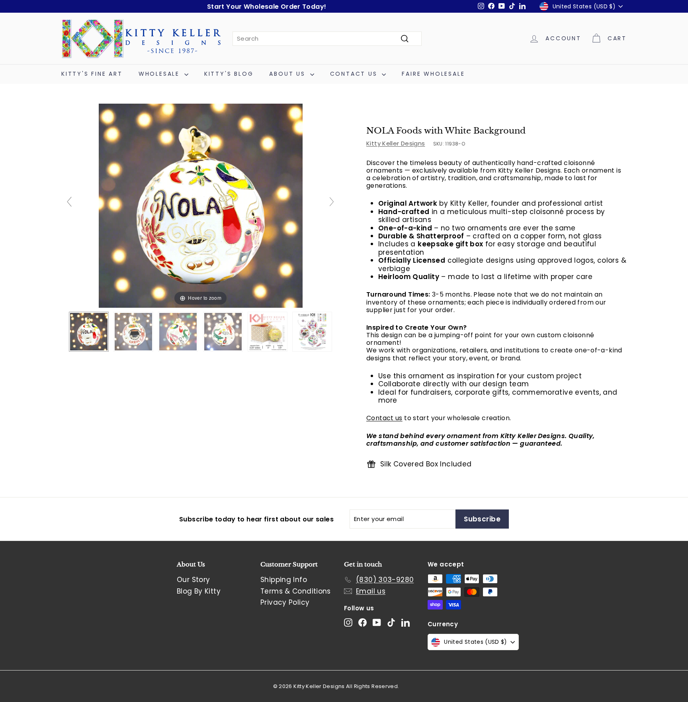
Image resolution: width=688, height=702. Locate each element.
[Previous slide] (69, 202)
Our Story (193, 579)
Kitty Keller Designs (395, 143)
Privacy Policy (284, 602)
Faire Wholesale (433, 74)
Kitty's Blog (229, 74)
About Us (288, 74)
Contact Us (355, 74)
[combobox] (327, 38)
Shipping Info (283, 579)
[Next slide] (332, 202)
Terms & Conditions (295, 591)
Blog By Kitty (199, 591)
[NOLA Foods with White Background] (89, 332)
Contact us (384, 418)
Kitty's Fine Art (92, 74)
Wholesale (160, 74)
